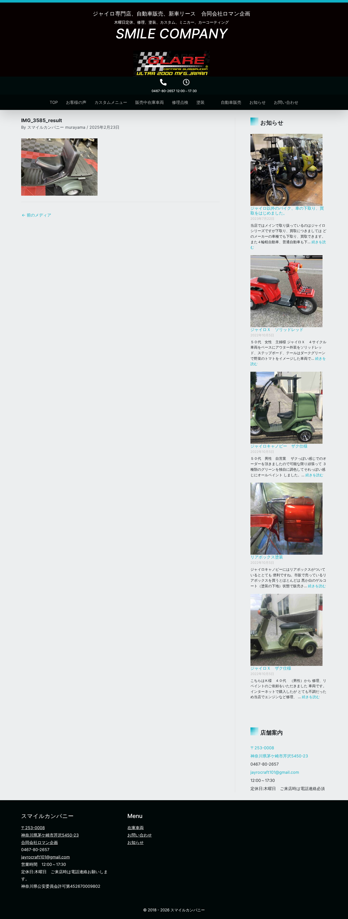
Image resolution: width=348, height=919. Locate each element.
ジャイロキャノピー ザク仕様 (278, 446)
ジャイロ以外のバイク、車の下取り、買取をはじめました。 (287, 211)
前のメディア (36, 215)
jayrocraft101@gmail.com (274, 772)
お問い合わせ (139, 835)
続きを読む (314, 475)
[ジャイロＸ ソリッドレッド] (286, 291)
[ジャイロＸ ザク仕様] (286, 630)
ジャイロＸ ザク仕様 (270, 668)
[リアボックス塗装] (286, 519)
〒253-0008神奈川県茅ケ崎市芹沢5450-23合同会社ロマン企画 (50, 835)
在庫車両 (135, 827)
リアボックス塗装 (266, 556)
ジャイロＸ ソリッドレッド (276, 329)
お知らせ (135, 842)
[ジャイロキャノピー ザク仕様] (286, 408)
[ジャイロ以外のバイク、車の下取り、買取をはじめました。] (286, 170)
